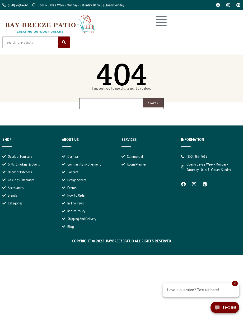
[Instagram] (228, 5)
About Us (70, 139)
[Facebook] (218, 5)
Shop (7, 139)
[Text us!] (225, 311)
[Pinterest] (238, 5)
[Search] (64, 42)
